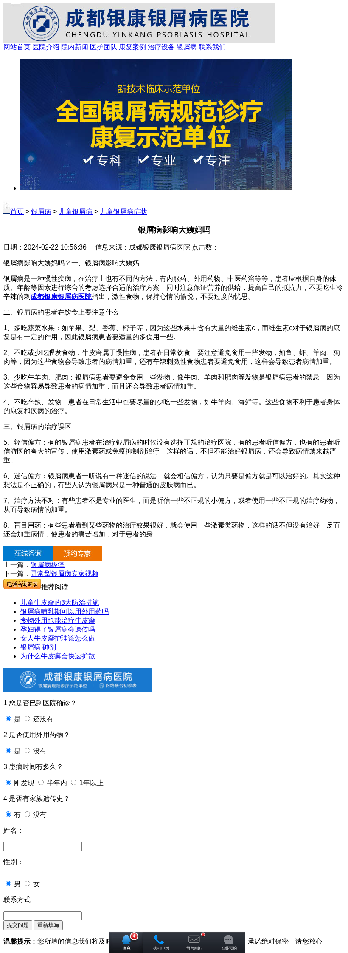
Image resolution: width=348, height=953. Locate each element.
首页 (17, 211)
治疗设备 (161, 47)
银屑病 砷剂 (38, 647)
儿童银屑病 (76, 211)
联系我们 (212, 47)
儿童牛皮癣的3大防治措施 (59, 602)
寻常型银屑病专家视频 (64, 573)
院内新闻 (74, 47)
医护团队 (103, 47)
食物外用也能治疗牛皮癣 (57, 620)
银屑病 (187, 47)
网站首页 (17, 47)
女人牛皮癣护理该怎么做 (57, 638)
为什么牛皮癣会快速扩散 (57, 656)
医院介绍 (45, 47)
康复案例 (132, 47)
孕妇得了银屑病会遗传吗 (57, 629)
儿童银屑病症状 (123, 211)
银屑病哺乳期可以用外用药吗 (64, 611)
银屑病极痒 (48, 564)
